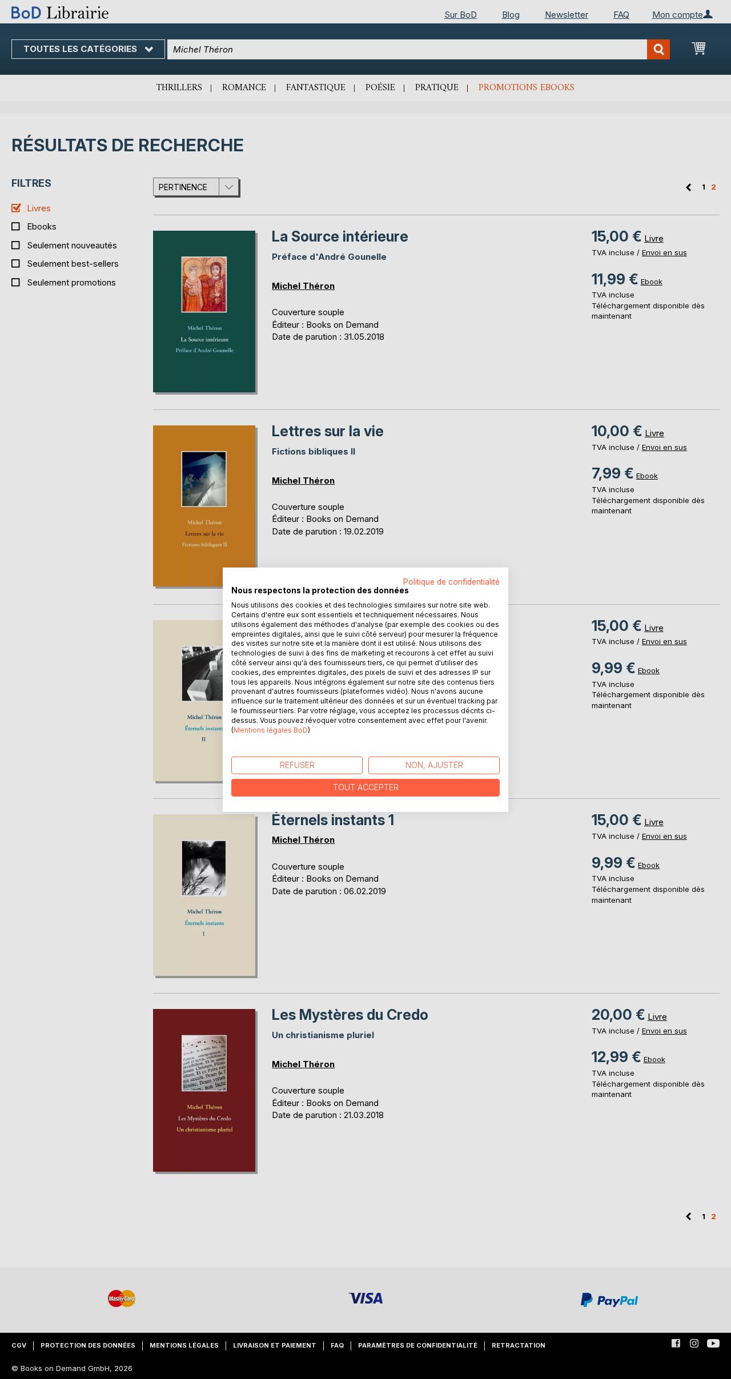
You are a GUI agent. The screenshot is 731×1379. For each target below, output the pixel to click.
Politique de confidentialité (451, 581)
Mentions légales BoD (271, 729)
